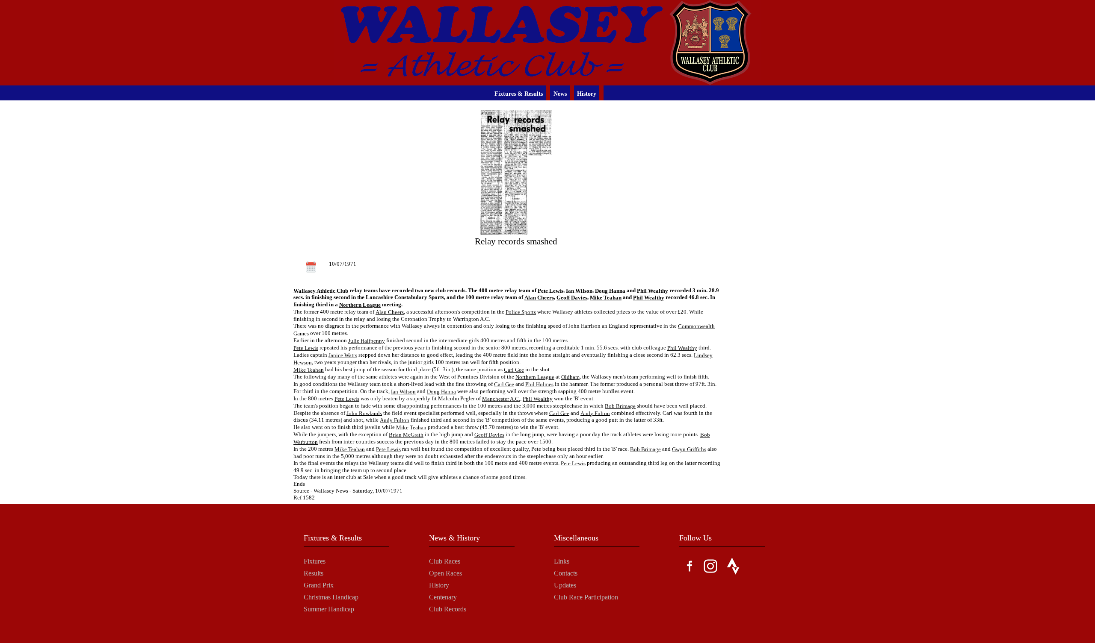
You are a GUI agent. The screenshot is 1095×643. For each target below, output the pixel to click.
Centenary (443, 597)
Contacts (565, 573)
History (586, 93)
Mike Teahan (605, 297)
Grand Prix (319, 585)
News (560, 93)
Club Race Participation (586, 597)
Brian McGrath (406, 435)
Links (561, 561)
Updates (565, 585)
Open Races (445, 573)
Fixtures (315, 561)
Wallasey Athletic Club (320, 290)
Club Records (447, 609)
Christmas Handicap (331, 597)
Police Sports (521, 312)
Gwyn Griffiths (689, 449)
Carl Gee (514, 370)
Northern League (360, 305)
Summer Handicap (329, 609)
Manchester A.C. (501, 399)
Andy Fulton (595, 413)
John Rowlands (364, 413)
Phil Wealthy (652, 290)
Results (313, 573)
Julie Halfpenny (366, 341)
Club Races (444, 561)
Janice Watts (342, 355)
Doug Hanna (610, 290)
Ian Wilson (579, 290)
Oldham (570, 377)
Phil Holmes (539, 384)
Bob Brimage (620, 406)
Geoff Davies (571, 297)
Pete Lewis (550, 290)
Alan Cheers (539, 297)
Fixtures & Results (518, 93)
